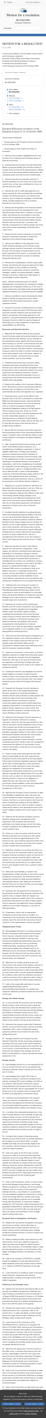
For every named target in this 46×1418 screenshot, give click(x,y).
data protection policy (31, 1411)
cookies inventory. (31, 1414)
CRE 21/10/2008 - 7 (16, 101)
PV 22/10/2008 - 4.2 (16, 107)
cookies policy (14, 1414)
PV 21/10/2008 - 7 (15, 98)
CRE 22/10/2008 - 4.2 (17, 109)
